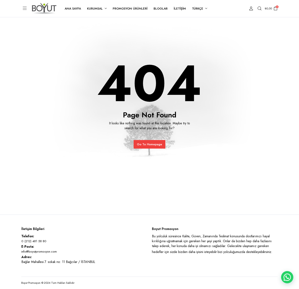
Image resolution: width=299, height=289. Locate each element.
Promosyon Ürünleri (130, 8)
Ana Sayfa (73, 8)
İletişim (180, 8)
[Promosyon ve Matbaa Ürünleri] (44, 8)
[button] (287, 277)
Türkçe (197, 8)
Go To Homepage (149, 144)
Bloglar (161, 8)
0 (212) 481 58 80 (33, 241)
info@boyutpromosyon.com (39, 251)
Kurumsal (95, 8)
